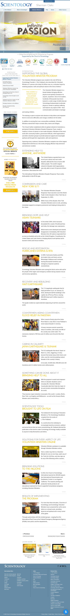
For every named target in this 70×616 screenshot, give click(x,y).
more (63, 179)
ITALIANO (19, 584)
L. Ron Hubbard (7, 9)
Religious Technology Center (56, 584)
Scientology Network (55, 576)
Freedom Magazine (55, 592)
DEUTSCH (6, 589)
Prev (31, 52)
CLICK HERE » (10, 153)
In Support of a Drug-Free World (57, 602)
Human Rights (49, 65)
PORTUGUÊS (20, 585)
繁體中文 (6, 586)
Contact (34, 586)
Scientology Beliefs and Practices (40, 574)
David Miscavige (54, 582)
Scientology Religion (55, 577)
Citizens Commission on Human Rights (57, 608)
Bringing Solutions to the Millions (11, 103)
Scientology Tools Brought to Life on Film (11, 96)
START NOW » (10, 131)
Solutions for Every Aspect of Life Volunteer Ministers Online (11, 100)
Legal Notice (63, 614)
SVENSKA (19, 577)
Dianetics (52, 574)
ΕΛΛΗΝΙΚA (19, 582)
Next (39, 52)
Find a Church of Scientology (39, 587)
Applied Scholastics (19, 66)
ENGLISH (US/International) (10, 574)
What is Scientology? (22, 9)
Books (52, 9)
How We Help (4, 66)
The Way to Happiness (12, 66)
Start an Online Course (55, 586)
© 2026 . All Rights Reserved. (17, 614)
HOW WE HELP (8, 69)
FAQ (47, 9)
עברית (6, 581)
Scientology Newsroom (55, 581)
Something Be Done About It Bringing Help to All (11, 92)
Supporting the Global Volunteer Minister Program (10, 78)
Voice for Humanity (37, 576)
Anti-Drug (42, 65)
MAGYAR (19, 574)
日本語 (5, 582)
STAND (52, 593)
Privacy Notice (44, 614)
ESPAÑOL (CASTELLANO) (22, 580)
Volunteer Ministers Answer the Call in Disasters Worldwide (10, 89)
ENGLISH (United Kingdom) (10, 575)
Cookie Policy (51, 614)
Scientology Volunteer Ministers (57, 587)
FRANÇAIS (6, 579)
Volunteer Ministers (36, 9)
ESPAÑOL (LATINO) (21, 579)
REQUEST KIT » (10, 190)
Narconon (35, 64)
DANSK (6, 577)
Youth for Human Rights (55, 605)
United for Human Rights (56, 603)
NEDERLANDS (7, 587)
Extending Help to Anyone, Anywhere (7, 82)
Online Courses (62, 9)
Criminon (28, 65)
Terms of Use (58, 614)
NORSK (18, 575)
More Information (36, 584)
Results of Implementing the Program (9, 106)
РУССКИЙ (6, 584)
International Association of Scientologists (56, 590)
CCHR (56, 65)
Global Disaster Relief (8, 85)
